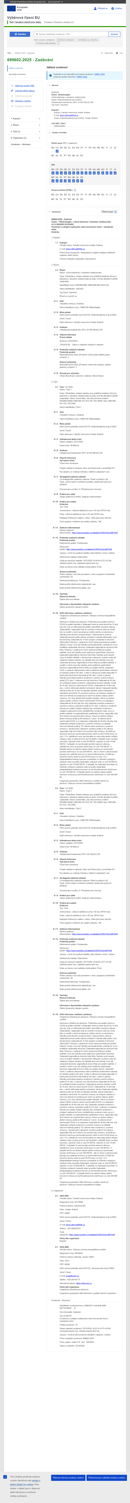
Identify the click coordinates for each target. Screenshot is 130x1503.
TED (9, 53)
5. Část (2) (15, 131)
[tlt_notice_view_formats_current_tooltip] (115, 212)
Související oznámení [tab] (17, 74)
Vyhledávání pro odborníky (88, 40)
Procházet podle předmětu (46, 43)
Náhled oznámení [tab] (16, 68)
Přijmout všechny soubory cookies (68, 1478)
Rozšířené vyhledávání (65, 40)
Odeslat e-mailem (23, 101)
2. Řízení (15, 125)
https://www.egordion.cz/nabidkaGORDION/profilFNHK (95, 533)
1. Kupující (15, 118)
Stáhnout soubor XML (25, 86)
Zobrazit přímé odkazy (25, 91)
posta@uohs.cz (72, 1276)
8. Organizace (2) (18, 138)
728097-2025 (99, 74)
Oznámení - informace (21, 144)
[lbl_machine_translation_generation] (75, 190)
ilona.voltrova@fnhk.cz (69, 115)
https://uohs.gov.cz (84, 1283)
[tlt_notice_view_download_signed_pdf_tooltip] (57, 151)
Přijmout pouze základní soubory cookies (106, 1478)
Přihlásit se (103, 8)
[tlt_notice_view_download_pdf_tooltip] (53, 172)
